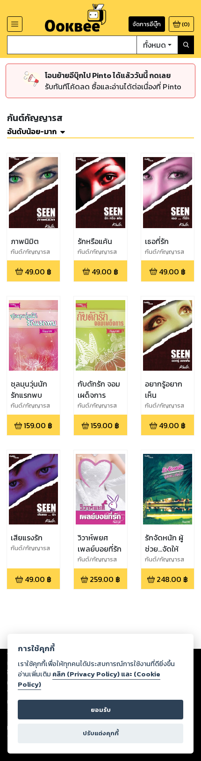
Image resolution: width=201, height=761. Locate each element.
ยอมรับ (101, 709)
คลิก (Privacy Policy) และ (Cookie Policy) (89, 679)
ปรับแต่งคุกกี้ (101, 733)
